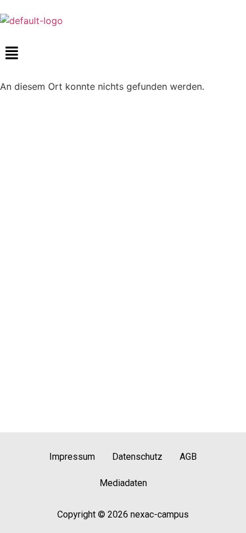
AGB (188, 456)
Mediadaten (123, 483)
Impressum (72, 456)
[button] (123, 53)
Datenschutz (137, 456)
